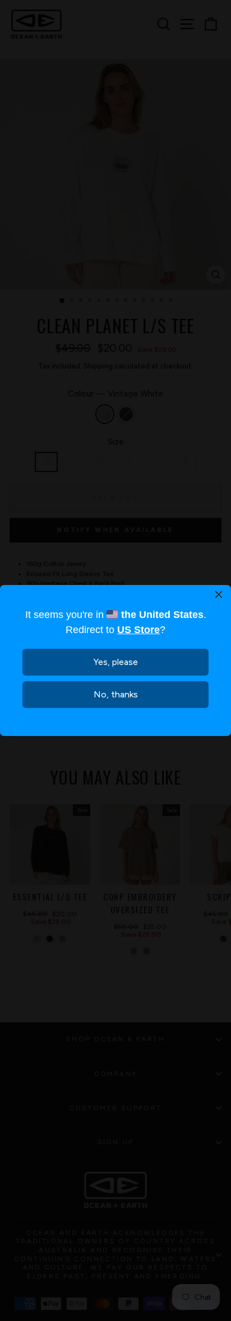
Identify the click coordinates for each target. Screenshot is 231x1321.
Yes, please (116, 662)
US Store (138, 629)
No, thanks (116, 694)
